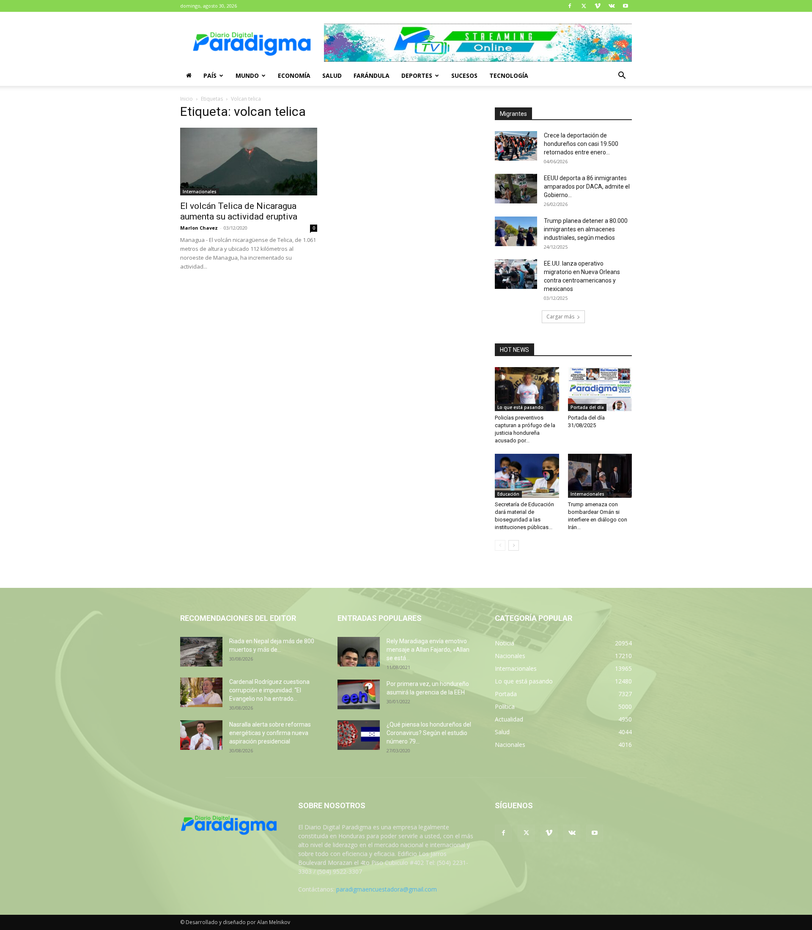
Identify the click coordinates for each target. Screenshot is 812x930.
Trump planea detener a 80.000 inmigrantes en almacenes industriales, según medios (586, 229)
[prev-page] (500, 545)
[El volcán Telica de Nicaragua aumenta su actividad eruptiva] (248, 161)
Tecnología (508, 75)
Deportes (416, 75)
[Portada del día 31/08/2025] (600, 389)
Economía (294, 75)
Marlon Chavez (199, 228)
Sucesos (464, 75)
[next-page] (513, 545)
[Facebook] (569, 6)
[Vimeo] (597, 6)
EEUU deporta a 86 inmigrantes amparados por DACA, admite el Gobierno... (587, 186)
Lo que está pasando (520, 407)
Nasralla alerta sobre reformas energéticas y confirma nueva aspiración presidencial (270, 733)
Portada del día (587, 407)
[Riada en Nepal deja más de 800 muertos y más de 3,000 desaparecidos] (201, 652)
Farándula (372, 75)
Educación (508, 494)
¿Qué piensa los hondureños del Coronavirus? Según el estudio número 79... (429, 733)
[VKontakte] (611, 6)
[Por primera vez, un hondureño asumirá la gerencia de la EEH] (358, 694)
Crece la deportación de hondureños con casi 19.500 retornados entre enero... (581, 144)
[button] (622, 76)
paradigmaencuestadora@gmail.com (386, 889)
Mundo (247, 75)
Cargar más (560, 316)
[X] (583, 6)
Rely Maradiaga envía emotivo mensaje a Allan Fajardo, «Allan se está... (428, 649)
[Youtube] (625, 6)
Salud (332, 75)
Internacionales (200, 192)
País (210, 75)
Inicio (186, 98)
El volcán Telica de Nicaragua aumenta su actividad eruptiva (238, 211)
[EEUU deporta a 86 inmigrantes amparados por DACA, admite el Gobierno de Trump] (516, 188)
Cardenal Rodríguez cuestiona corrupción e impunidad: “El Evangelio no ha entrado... (269, 690)
